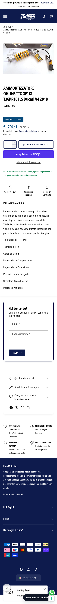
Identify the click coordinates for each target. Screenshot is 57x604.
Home (8, 27)
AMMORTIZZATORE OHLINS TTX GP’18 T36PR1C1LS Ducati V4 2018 (28, 31)
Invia (15, 353)
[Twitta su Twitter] (17, 408)
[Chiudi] (44, 589)
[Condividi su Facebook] (11, 408)
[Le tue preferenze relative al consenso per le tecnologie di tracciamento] (51, 598)
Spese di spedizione (28, 131)
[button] (5, 16)
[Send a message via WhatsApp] (51, 593)
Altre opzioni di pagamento (28, 162)
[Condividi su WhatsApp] (23, 408)
